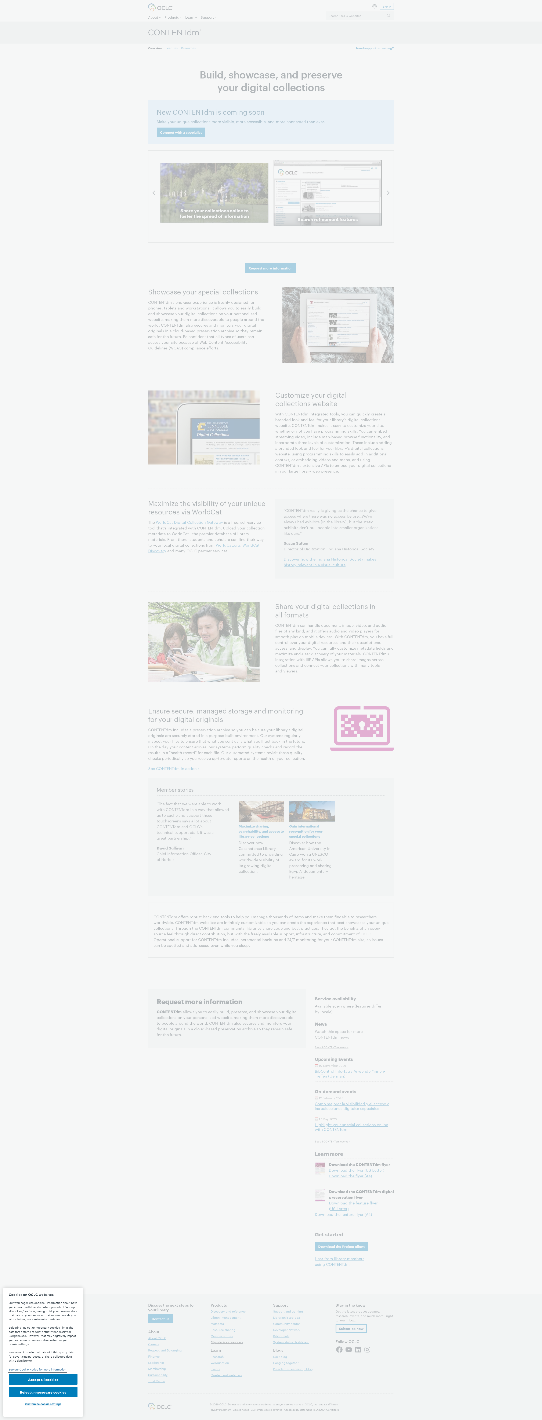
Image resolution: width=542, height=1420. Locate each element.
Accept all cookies (43, 1379)
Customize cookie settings (43, 1404)
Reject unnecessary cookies (43, 1392)
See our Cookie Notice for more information (37, 1369)
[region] (43, 1352)
